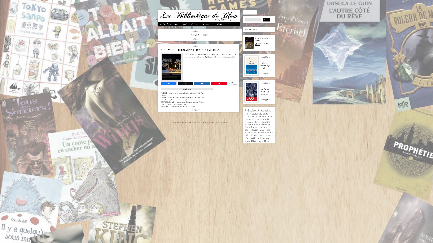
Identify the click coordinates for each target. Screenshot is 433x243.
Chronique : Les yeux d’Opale (262, 44)
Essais (270, 135)
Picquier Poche (172, 104)
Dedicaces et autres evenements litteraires (259, 132)
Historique (257, 141)
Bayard (171, 102)
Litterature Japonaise (193, 97)
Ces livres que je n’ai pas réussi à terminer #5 (190, 50)
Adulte (177, 106)
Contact (220, 24)
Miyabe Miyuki (195, 93)
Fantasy (264, 138)
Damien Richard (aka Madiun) (218, 122)
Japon (177, 97)
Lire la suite (187, 89)
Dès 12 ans (191, 106)
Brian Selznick (173, 93)
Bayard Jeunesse (180, 102)
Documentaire (261, 135)
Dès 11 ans (183, 106)
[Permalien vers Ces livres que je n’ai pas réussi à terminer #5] (171, 80)
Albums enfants (260, 119)
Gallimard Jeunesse (192, 102)
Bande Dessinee (262, 124)
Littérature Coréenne (190, 24)
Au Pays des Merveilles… (169, 24)
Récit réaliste (181, 100)
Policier (173, 100)
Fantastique (252, 138)
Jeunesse (182, 97)
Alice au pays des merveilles (255, 122)
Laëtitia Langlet (184, 93)
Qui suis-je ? (207, 24)
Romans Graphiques (192, 100)
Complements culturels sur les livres (257, 128)
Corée (261, 129)
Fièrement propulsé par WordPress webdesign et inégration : (190, 122)
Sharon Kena (181, 104)
